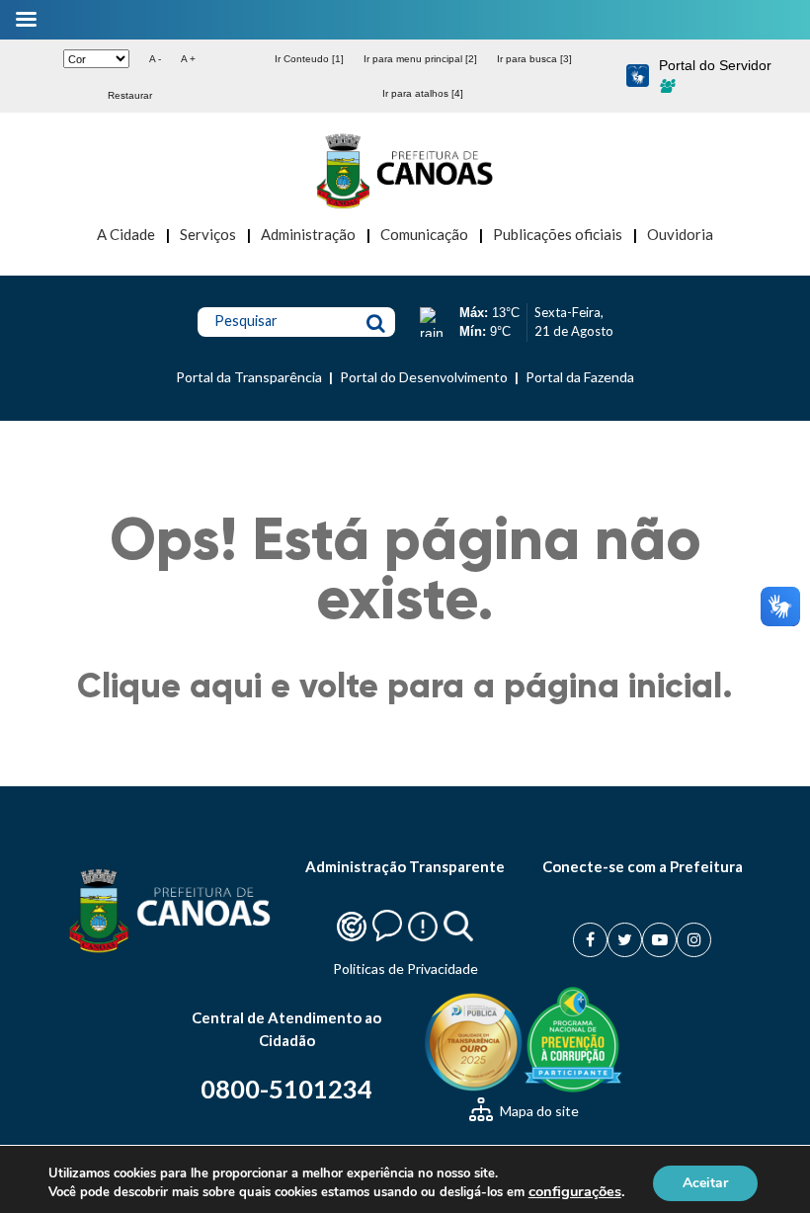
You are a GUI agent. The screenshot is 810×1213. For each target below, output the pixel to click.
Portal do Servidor (715, 65)
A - (155, 58)
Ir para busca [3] (534, 58)
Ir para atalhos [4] (422, 93)
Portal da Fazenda (580, 376)
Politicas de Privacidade (405, 968)
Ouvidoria (680, 234)
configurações (574, 1191)
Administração (308, 234)
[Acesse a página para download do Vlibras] (637, 76)
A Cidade (126, 234)
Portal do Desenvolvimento (424, 376)
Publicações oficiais (557, 234)
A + (188, 58)
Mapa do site (538, 1110)
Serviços (208, 234)
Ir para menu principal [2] (420, 58)
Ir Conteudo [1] (309, 58)
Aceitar (705, 1182)
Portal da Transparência (249, 376)
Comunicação (424, 234)
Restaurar (130, 95)
